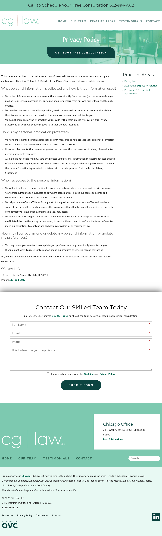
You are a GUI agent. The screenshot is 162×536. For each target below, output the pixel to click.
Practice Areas (102, 21)
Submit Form (81, 385)
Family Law (130, 81)
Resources (7, 515)
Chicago (26, 475)
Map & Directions (113, 439)
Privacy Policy (107, 374)
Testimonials (130, 21)
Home (62, 21)
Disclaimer (89, 374)
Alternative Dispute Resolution (140, 85)
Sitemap (56, 515)
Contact (153, 21)
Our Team (78, 21)
